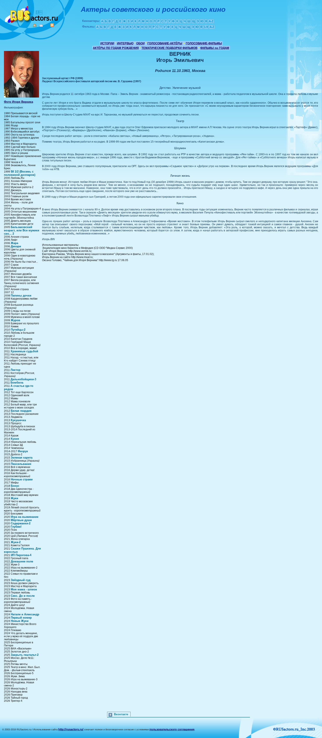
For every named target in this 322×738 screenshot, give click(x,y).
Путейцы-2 (18, 329)
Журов (15, 320)
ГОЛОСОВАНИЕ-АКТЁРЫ (164, 43)
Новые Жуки (19, 621)
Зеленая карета (21, 457)
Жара (14, 243)
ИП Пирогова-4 (21, 555)
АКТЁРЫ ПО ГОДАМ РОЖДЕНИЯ (116, 48)
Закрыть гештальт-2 (25, 654)
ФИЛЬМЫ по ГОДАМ (214, 48)
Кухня (15, 438)
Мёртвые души (21, 520)
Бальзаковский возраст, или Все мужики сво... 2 (21, 230)
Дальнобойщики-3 (23, 379)
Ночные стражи (22, 479)
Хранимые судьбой (24, 351)
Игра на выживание (24, 516)
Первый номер (21, 617)
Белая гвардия (21, 410)
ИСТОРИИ (107, 43)
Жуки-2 (16, 542)
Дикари (16, 246)
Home (34, 25)
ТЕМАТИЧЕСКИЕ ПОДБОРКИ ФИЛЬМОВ (169, 48)
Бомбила (17, 382)
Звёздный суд (20, 580)
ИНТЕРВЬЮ (125, 43)
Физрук (23, 451)
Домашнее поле (22, 561)
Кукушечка (18, 420)
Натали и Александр (25, 614)
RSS (52, 25)
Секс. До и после (23, 595)
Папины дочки (21, 295)
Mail (41, 25)
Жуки (14, 498)
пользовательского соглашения (172, 729)
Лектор (15, 370)
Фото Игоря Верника (18, 101)
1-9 (206, 27)
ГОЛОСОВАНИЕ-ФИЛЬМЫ (204, 43)
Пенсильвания (21, 464)
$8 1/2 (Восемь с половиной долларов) (19, 173)
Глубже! (16, 526)
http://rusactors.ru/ (70, 729)
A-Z (211, 21)
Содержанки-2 (20, 523)
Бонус (15, 485)
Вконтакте (121, 714)
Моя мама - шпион (24, 589)
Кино (31, 13)
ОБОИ (140, 43)
